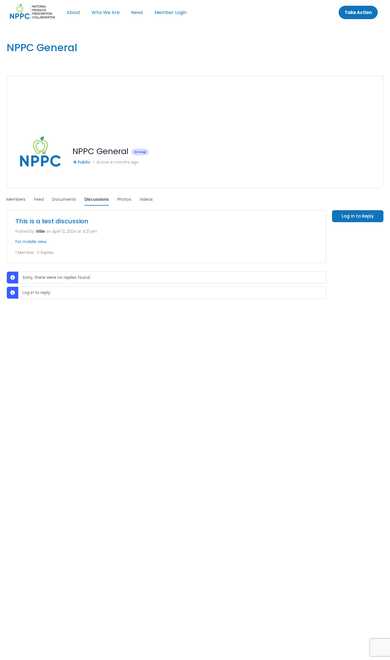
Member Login (170, 12)
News (137, 12)
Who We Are (106, 12)
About (73, 12)
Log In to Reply (358, 216)
